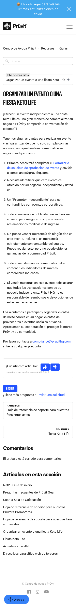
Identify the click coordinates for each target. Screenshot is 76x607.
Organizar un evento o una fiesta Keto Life (32, 531)
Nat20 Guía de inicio (17, 485)
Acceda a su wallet (16, 546)
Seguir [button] (10, 388)
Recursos (48, 48)
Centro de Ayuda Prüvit (19, 48)
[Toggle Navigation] (69, 26)
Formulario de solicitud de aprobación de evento (38, 165)
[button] (45, 367)
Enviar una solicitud (50, 394)
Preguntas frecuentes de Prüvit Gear (29, 492)
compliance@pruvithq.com (51, 341)
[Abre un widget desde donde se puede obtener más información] (16, 600)
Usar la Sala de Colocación (22, 499)
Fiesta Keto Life (14, 538)
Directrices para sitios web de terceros (30, 553)
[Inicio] (15, 26)
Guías (63, 48)
